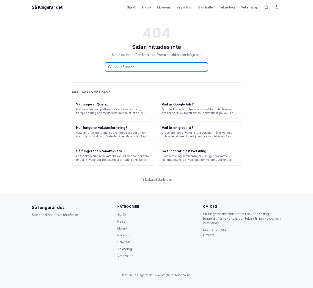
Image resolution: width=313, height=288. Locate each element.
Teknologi (227, 7)
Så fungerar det (47, 7)
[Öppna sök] (266, 7)
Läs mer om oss (214, 229)
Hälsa (146, 7)
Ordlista (208, 235)
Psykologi (184, 7)
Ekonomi (164, 7)
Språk (131, 7)
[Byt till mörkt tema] (276, 7)
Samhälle (205, 7)
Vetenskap (249, 7)
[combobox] (156, 67)
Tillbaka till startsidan (156, 179)
